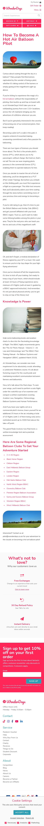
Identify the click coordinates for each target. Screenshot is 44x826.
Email (5, 670)
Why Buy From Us (10, 737)
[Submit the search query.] (39, 15)
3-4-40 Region (13, 455)
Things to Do (8, 749)
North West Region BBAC (17, 484)
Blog (5, 768)
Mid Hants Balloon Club (16, 480)
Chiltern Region (13, 463)
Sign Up (33, 681)
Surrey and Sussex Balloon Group (20, 497)
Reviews (6, 746)
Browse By (11, 21)
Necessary (12, 822)
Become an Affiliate (11, 782)
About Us (7, 773)
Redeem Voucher (10, 732)
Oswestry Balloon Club (16, 488)
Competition (8, 765)
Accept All (22, 812)
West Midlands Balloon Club (18, 505)
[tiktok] (4, 721)
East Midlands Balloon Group (18, 467)
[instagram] (8, 721)
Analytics (23, 822)
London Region (13, 476)
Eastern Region (13, 471)
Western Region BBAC (16, 501)
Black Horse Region (15, 459)
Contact (6, 740)
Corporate (7, 754)
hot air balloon (8, 99)
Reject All (30, 818)
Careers (6, 776)
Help (5, 735)
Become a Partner (10, 779)
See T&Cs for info (22, 608)
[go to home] (12, 9)
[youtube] (16, 721)
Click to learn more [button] (22, 589)
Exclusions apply (21, 666)
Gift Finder (34, 5)
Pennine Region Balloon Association (21, 492)
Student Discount (10, 751)
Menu (36, 10)
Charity (5, 743)
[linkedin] (21, 721)
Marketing (35, 822)
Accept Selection (17, 818)
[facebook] (12, 721)
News (5, 770)
